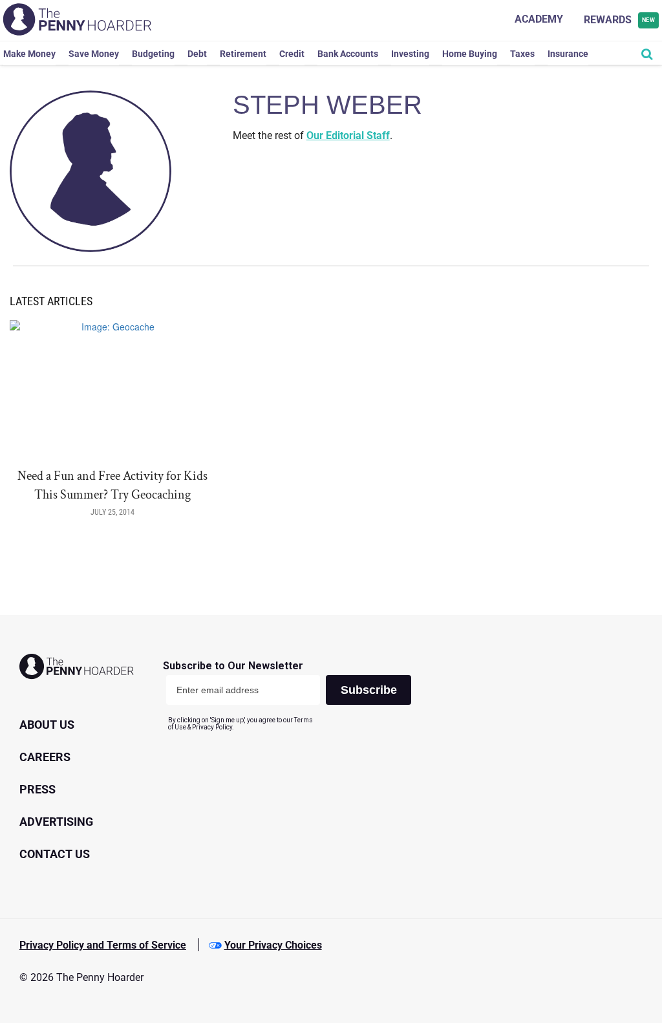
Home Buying (469, 53)
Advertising (56, 821)
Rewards (620, 20)
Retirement (243, 53)
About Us (46, 724)
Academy (539, 19)
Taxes (522, 53)
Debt (197, 53)
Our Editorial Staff (348, 135)
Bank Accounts (347, 53)
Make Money (29, 53)
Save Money (94, 53)
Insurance (568, 53)
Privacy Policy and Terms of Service (102, 945)
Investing (410, 53)
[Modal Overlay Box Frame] (292, 695)
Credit (291, 53)
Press (37, 789)
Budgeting (153, 53)
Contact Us (54, 854)
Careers (44, 757)
